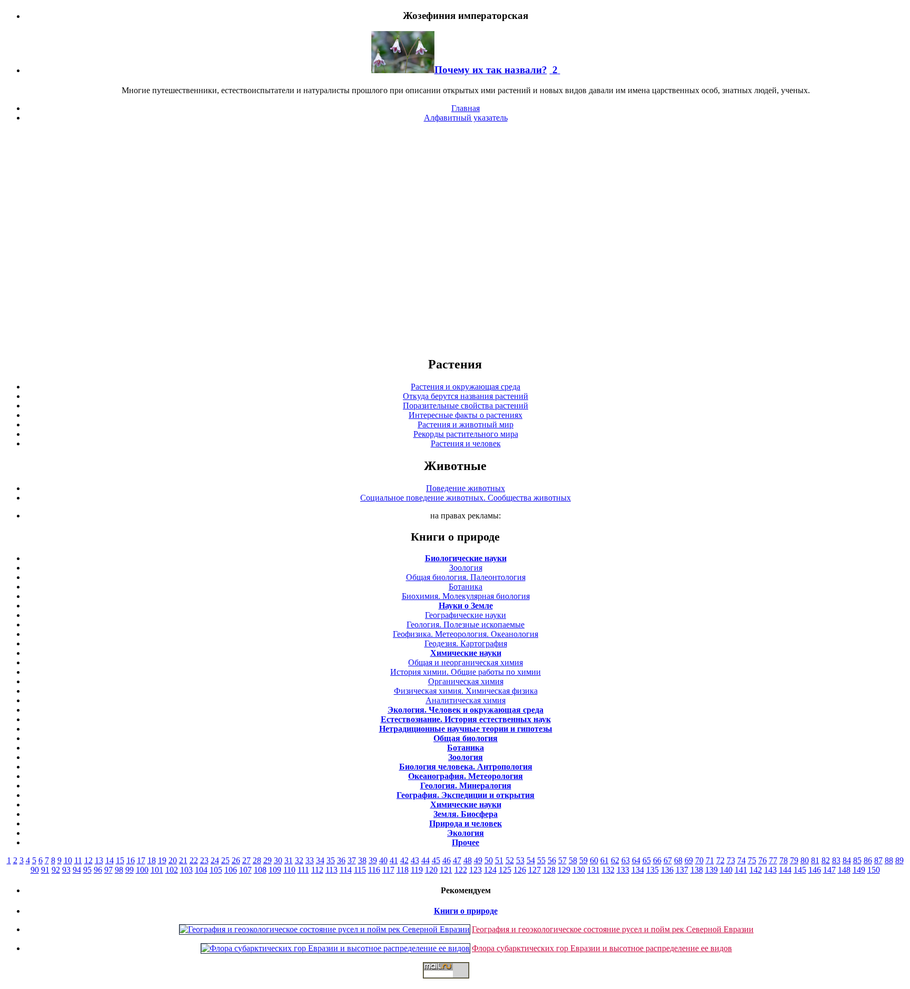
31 (288, 860)
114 (346, 869)
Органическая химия (465, 681)
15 (120, 860)
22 (194, 860)
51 (499, 860)
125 (505, 869)
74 (741, 860)
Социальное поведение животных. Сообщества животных (465, 497)
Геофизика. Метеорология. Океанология (465, 634)
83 (836, 860)
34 (320, 860)
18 (151, 860)
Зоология (465, 567)
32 (299, 860)
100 (142, 869)
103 (186, 869)
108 (260, 869)
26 (236, 860)
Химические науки (465, 652)
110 (289, 869)
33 (309, 860)
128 (549, 869)
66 (657, 860)
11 (78, 860)
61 (604, 860)
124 (490, 869)
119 (417, 869)
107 (245, 869)
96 (98, 869)
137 (682, 869)
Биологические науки (466, 558)
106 (230, 869)
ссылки (455, 983)
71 (710, 860)
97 (108, 869)
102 (171, 869)
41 (394, 860)
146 (814, 869)
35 (331, 860)
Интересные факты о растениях (465, 415)
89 (899, 860)
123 (475, 869)
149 (859, 869)
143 (770, 869)
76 (762, 860)
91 (45, 869)
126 (519, 869)
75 (752, 860)
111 (303, 869)
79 (794, 860)
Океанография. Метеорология (465, 776)
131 (593, 869)
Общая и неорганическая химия (465, 662)
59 (583, 860)
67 (668, 860)
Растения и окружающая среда (465, 386)
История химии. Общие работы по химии (465, 671)
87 (878, 860)
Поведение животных (465, 488)
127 (534, 869)
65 (646, 860)
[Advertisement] (455, 239)
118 (403, 869)
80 (804, 860)
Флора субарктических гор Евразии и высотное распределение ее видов (602, 948)
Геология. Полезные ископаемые (466, 624)
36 (341, 860)
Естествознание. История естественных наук (466, 719)
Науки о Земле (466, 605)
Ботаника (465, 586)
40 (383, 860)
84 (847, 860)
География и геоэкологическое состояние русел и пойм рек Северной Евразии (613, 929)
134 (637, 869)
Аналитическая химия (466, 700)
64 (636, 860)
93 (66, 869)
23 (204, 860)
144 (785, 869)
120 (431, 869)
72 (720, 860)
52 (510, 860)
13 (99, 860)
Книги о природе (466, 910)
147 (829, 869)
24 (215, 860)
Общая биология (465, 738)
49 (478, 860)
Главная (465, 108)
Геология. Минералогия (465, 785)
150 (873, 869)
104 (201, 869)
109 (275, 869)
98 (119, 869)
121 (446, 869)
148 (844, 869)
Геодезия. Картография (465, 643)
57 (562, 860)
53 (520, 860)
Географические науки (465, 615)
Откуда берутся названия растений (465, 396)
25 (225, 860)
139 (711, 869)
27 (246, 860)
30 (278, 860)
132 (608, 869)
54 (531, 860)
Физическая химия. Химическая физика (466, 690)
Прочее (465, 842)
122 (460, 869)
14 (109, 860)
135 (652, 869)
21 (183, 860)
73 (731, 860)
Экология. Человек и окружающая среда (465, 709)
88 (889, 860)
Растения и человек (466, 443)
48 (467, 860)
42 (404, 860)
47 (457, 860)
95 (87, 869)
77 (773, 860)
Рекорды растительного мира (465, 433)
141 (741, 869)
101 (157, 869)
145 (800, 869)
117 (388, 869)
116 (374, 869)
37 (352, 860)
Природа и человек (465, 823)
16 (130, 860)
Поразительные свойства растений (465, 405)
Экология (465, 832)
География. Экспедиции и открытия (466, 795)
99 (129, 869)
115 (360, 869)
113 (331, 869)
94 (77, 869)
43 (415, 860)
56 (552, 860)
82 (826, 860)
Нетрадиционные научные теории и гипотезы (465, 728)
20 (173, 860)
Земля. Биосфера (465, 814)
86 (868, 860)
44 (425, 860)
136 (667, 869)
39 (373, 860)
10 (68, 860)
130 (578, 869)
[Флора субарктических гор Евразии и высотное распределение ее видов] (335, 948)
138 (696, 869)
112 (317, 869)
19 (162, 860)
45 (436, 860)
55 (541, 860)
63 (625, 860)
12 (88, 860)
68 (678, 860)
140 (726, 869)
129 (564, 869)
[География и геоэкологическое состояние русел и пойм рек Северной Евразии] (324, 929)
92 (56, 869)
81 (815, 860)
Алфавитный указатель (466, 117)
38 (362, 860)
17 (141, 860)
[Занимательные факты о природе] (259, 41)
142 (755, 869)
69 (689, 860)
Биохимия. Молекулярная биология (466, 596)
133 (623, 869)
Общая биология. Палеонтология (466, 577)
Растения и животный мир (465, 424)
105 (216, 869)
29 (267, 860)
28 (257, 860)
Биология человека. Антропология (465, 766)
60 (594, 860)
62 (615, 860)
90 (35, 869)
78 (783, 860)
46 (446, 860)
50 (488, 860)
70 (699, 860)
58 (573, 860)
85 (857, 860)
